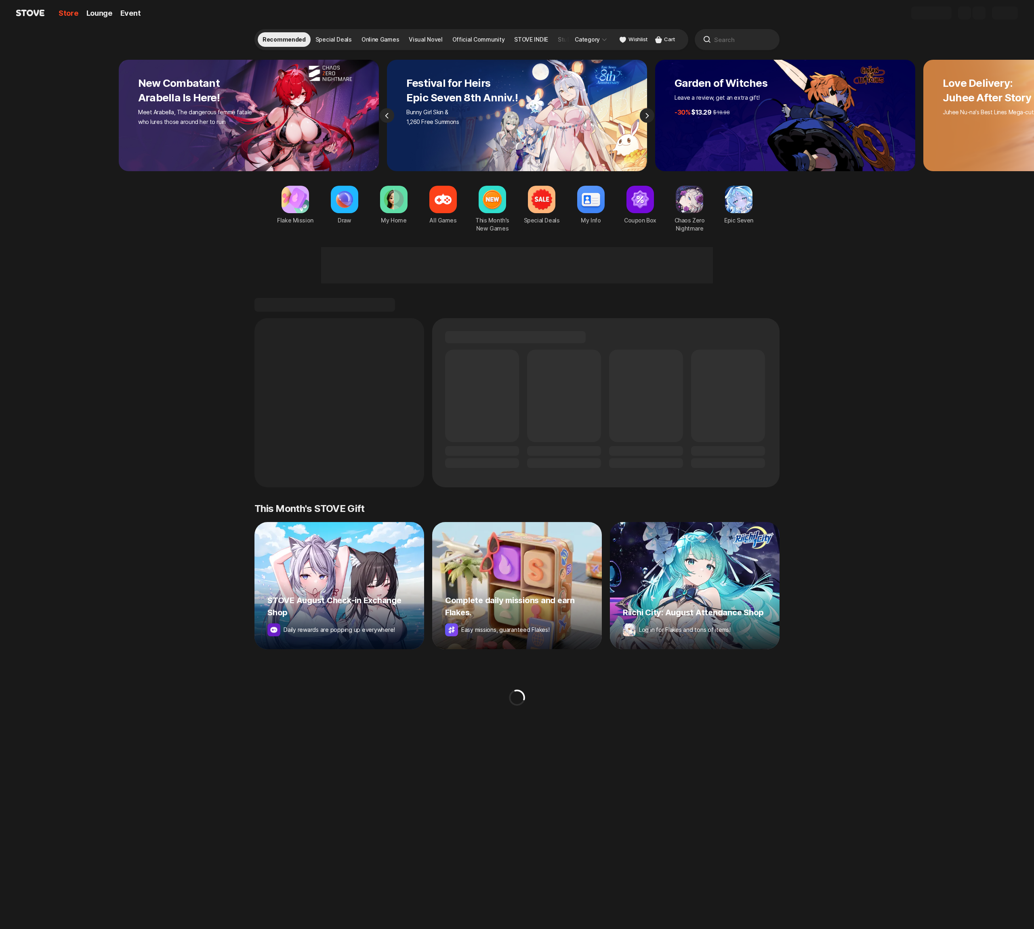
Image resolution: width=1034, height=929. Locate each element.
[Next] (647, 115)
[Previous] (387, 115)
